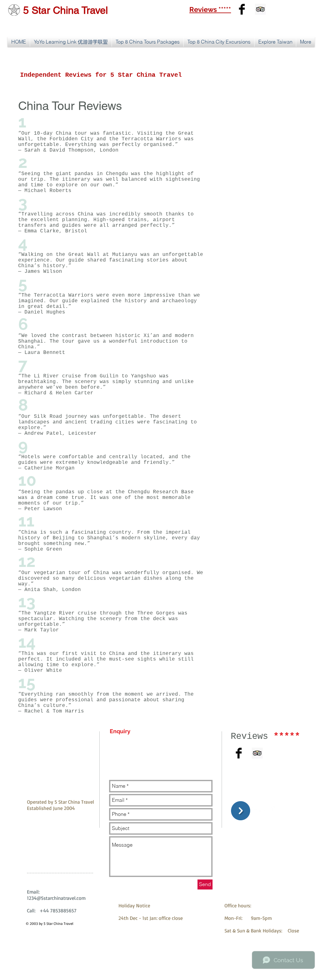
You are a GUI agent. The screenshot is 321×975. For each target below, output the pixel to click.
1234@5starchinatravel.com (56, 898)
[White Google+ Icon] (253, 808)
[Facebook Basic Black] (241, 9)
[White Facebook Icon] (272, 808)
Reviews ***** (210, 9)
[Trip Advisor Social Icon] (260, 9)
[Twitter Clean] (263, 808)
